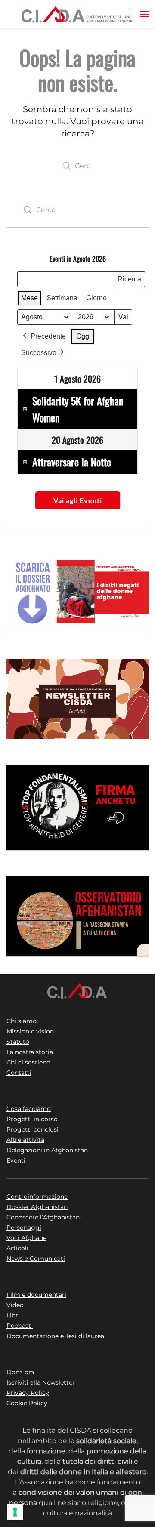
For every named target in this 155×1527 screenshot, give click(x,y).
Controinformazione (37, 1196)
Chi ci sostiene (28, 1062)
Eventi (15, 1160)
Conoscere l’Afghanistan (43, 1217)
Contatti (18, 1073)
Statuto (17, 1042)
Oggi (83, 336)
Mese (29, 298)
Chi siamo (21, 1021)
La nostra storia (29, 1052)
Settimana (62, 298)
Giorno (96, 298)
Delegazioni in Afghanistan (47, 1150)
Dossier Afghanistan (37, 1207)
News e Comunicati (35, 1258)
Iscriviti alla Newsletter (40, 1382)
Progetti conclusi (32, 1129)
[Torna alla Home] (77, 14)
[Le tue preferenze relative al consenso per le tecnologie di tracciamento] (15, 1512)
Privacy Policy (27, 1393)
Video (15, 1305)
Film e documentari (36, 1295)
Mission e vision (30, 1031)
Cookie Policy (26, 1403)
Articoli (17, 1248)
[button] (144, 14)
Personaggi (23, 1227)
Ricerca (129, 281)
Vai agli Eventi (77, 500)
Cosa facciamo (28, 1109)
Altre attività (25, 1140)
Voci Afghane (26, 1238)
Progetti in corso (32, 1119)
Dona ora (20, 1372)
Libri (14, 1315)
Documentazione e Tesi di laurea (55, 1336)
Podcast (19, 1326)
